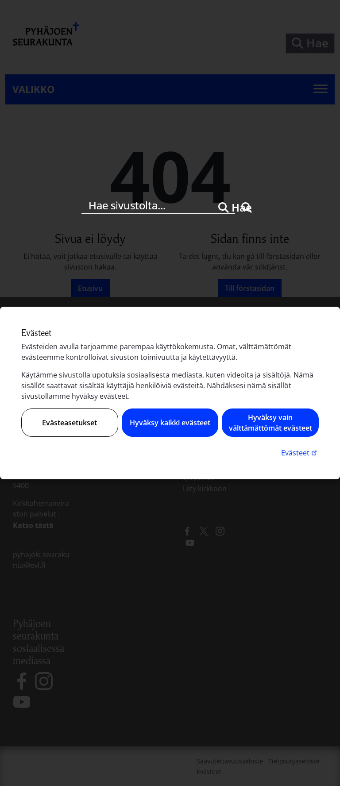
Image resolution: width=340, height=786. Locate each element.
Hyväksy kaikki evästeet (170, 423)
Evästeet (300, 452)
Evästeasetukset (69, 423)
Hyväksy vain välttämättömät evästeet (270, 422)
